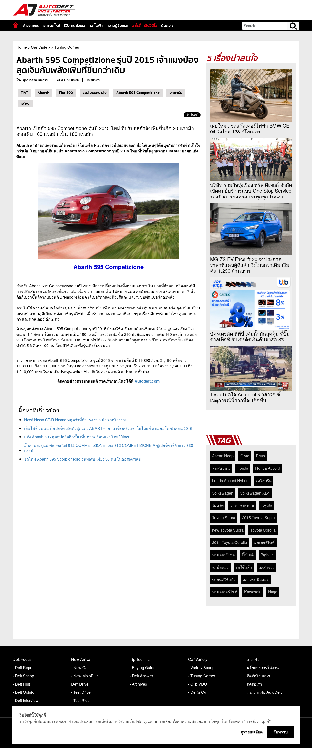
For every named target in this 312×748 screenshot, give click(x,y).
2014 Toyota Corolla (229, 542)
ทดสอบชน (221, 468)
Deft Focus (22, 659)
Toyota (266, 505)
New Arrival (81, 659)
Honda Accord (267, 468)
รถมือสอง (220, 567)
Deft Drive (79, 684)
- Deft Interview (26, 700)
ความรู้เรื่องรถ (117, 25)
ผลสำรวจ (266, 567)
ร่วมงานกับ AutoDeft (264, 692)
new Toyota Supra (228, 530)
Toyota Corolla (263, 530)
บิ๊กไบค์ (248, 555)
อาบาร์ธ (175, 93)
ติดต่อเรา (168, 25)
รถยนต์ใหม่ (51, 25)
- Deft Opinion (25, 692)
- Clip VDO (197, 684)
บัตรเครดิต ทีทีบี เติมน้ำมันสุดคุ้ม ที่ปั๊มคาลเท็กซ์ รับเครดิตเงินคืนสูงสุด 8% (250, 336)
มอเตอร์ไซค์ (264, 542)
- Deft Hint (21, 684)
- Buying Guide (143, 667)
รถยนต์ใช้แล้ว (224, 579)
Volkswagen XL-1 (255, 493)
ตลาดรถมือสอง (256, 579)
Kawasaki (252, 592)
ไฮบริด (218, 505)
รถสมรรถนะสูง (95, 93)
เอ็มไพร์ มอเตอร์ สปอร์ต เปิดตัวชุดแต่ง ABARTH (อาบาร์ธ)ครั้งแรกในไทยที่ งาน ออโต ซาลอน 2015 (108, 428)
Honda (242, 468)
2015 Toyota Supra (258, 517)
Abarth (43, 93)
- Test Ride (80, 700)
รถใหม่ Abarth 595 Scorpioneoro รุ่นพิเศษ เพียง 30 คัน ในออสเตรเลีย (82, 459)
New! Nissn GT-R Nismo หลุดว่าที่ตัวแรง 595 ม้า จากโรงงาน (75, 419)
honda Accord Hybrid (230, 480)
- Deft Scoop (23, 676)
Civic (244, 455)
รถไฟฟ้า (96, 25)
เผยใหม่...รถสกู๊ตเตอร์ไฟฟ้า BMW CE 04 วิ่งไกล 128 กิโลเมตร (249, 128)
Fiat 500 (66, 93)
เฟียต (25, 103)
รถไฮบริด (263, 480)
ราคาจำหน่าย (242, 505)
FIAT (24, 93)
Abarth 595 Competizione (138, 93)
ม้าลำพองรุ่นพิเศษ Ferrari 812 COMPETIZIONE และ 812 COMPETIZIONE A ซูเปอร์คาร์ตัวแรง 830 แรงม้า (108, 448)
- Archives (138, 684)
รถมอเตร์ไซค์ (223, 555)
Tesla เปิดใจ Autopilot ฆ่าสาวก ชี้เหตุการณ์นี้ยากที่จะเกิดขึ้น (245, 397)
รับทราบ (280, 731)
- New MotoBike (85, 676)
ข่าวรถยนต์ (31, 25)
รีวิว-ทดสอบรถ (75, 25)
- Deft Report (24, 667)
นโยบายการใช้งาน (263, 667)
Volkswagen (222, 493)
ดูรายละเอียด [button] (252, 731)
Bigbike (267, 555)
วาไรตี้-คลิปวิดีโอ (144, 25)
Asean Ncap (223, 455)
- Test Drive (81, 692)
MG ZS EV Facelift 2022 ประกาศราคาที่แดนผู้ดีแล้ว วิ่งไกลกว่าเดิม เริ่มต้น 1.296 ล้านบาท (249, 265)
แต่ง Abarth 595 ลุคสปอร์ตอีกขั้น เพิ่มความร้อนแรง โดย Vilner (76, 436)
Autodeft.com (147, 381)
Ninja (272, 592)
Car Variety (40, 47)
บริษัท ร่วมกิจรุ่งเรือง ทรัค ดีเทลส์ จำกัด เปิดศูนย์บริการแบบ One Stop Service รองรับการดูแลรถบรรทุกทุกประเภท (251, 190)
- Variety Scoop (201, 667)
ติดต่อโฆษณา (258, 676)
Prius (260, 455)
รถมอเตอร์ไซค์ (224, 592)
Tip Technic (140, 659)
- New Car (80, 667)
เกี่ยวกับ (253, 659)
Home (21, 47)
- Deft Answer (141, 676)
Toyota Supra (223, 517)
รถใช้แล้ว (243, 567)
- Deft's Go (197, 692)
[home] (15, 25)
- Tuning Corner (201, 676)
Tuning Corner (66, 47)
